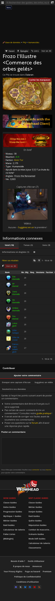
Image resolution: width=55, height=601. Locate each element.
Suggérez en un (26, 227)
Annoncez (37, 566)
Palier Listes (9, 534)
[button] (22, 86)
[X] (21, 587)
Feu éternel (15, 317)
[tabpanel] (27, 310)
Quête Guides (35, 520)
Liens (36, 51)
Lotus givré (14, 324)
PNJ (24, 42)
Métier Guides (10, 520)
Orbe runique (15, 331)
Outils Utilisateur (36, 561)
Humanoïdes (33, 42)
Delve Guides (9, 507)
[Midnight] (8, 538)
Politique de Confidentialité (27, 576)
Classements (35, 547)
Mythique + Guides (12, 516)
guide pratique (43, 413)
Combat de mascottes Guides (40, 529)
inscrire (48, 470)
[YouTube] (35, 587)
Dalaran (29, 74)
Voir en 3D (46, 51)
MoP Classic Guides (38, 498)
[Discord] (16, 587)
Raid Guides (9, 525)
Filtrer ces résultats (10, 260)
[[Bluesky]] (25, 587)
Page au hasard (32, 571)
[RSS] (39, 587)
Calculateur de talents (14, 529)
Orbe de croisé (15, 338)
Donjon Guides (35, 511)
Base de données (12, 42)
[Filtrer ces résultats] (39, 260)
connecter (35, 470)
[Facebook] (30, 587)
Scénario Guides (36, 534)
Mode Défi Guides (37, 538)
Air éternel (15, 284)
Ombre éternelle (16, 309)
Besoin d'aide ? (18, 561)
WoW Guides (9, 498)
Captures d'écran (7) (27, 186)
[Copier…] (34, 260)
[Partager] (52, 2)
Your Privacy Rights (13, 571)
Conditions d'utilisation (27, 582)
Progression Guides (12, 511)
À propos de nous (21, 566)
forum (35, 422)
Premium (47, 571)
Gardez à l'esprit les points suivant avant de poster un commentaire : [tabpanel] (26, 434)
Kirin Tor (18, 160)
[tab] (9, 245)
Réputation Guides (37, 525)
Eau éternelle (16, 277)
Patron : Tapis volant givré (15, 348)
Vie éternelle (16, 301)
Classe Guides (10, 502)
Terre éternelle (16, 292)
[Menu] (2, 2)
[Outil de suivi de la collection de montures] (27, 121)
